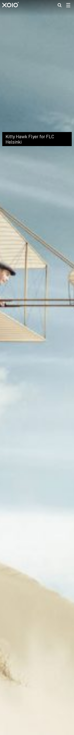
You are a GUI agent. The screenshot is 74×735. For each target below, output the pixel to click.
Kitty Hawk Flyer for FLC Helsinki (30, 226)
